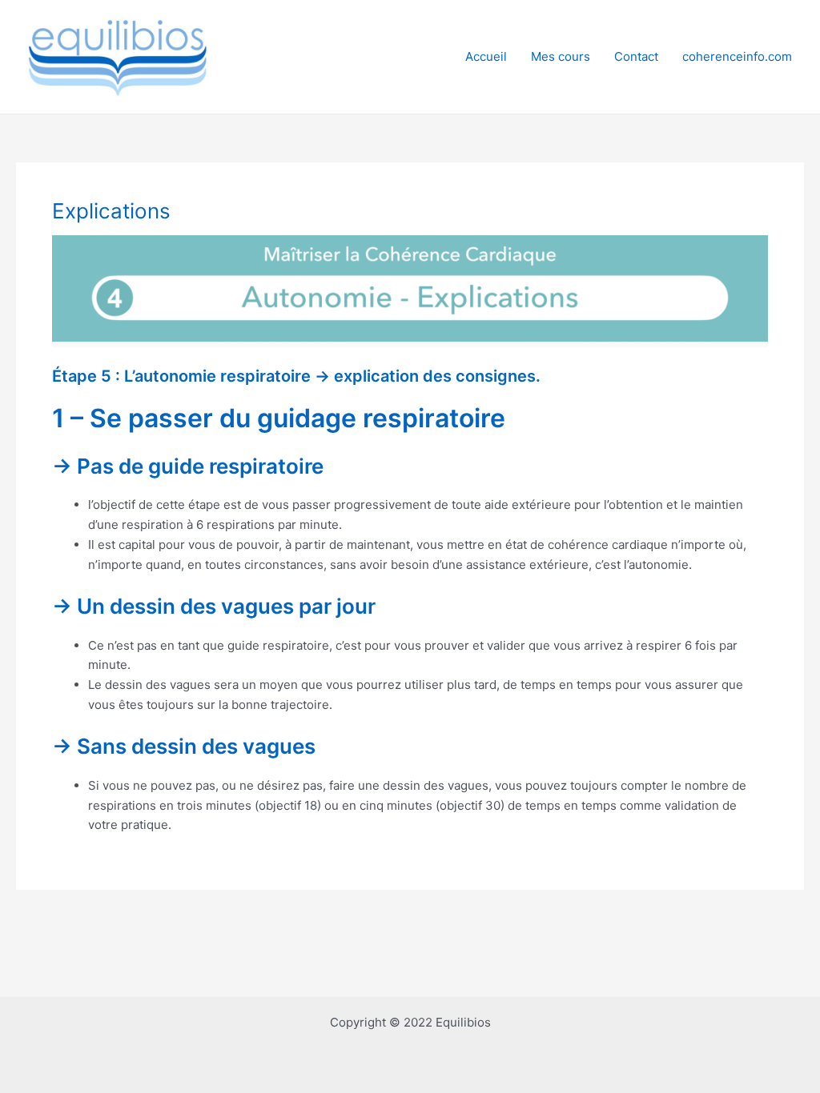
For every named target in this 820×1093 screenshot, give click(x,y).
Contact (636, 56)
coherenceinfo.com (737, 56)
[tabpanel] (410, 535)
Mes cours (560, 56)
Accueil (486, 56)
